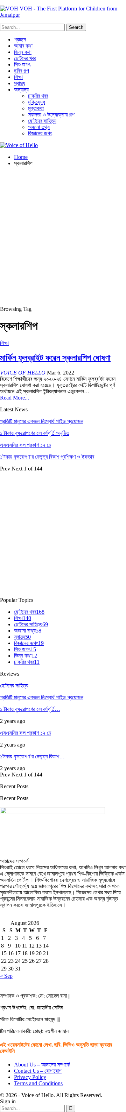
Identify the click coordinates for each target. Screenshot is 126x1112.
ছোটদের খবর (25, 58)
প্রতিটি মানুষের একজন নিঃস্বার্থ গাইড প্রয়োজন (41, 421)
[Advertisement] (63, 234)
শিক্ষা (18, 77)
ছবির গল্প (21, 71)
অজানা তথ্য (39, 127)
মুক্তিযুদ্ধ (36, 102)
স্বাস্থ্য (19, 83)
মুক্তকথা (36, 108)
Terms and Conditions (38, 1083)
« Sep (6, 976)
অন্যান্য (21, 89)
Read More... (14, 398)
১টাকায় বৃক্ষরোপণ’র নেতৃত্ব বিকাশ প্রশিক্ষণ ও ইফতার (47, 457)
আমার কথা (23, 46)
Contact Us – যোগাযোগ (38, 1071)
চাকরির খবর (38, 96)
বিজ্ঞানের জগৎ (40, 133)
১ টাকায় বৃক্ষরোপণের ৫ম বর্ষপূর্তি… (30, 709)
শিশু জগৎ (22, 64)
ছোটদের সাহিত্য (42, 121)
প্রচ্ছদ (20, 39)
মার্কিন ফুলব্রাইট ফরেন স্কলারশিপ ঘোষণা (55, 357)
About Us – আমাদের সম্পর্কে (42, 1064)
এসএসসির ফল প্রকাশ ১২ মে (25, 445)
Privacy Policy (30, 1077)
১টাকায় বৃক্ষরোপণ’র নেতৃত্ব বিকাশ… (32, 756)
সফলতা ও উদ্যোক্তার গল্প (51, 115)
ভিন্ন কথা (22, 52)
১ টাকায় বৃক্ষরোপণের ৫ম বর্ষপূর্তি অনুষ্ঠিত (34, 433)
